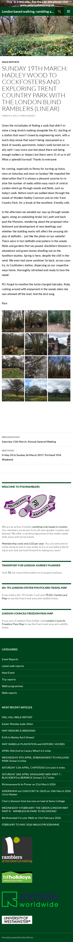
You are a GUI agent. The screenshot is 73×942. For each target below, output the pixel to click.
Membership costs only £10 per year (23, 543)
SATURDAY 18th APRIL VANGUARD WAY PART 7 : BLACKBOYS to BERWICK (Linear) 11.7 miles (32, 776)
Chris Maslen (27, 115)
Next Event (8, 672)
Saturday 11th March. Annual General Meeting (29, 439)
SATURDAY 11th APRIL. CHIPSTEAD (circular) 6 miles (33, 767)
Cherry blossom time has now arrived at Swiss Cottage (33, 801)
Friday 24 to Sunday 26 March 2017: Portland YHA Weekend (31, 455)
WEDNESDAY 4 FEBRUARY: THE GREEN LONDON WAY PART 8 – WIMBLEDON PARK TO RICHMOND (35, 809)
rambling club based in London (49, 526)
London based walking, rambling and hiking (28, 11)
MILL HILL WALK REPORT (17, 717)
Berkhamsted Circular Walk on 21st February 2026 (31, 817)
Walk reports (10, 62)
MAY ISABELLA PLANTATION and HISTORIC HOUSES (33, 744)
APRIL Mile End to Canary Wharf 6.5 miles (26, 750)
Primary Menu (68, 11)
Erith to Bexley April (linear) (18, 737)
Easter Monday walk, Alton (17, 723)
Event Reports (10, 659)
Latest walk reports (13, 666)
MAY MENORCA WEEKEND (18, 730)
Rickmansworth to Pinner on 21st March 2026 (29, 784)
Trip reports (9, 679)
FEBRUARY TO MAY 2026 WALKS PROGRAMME (30, 824)
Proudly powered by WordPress (17, 937)
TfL (10, 572)
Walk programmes (12, 686)
